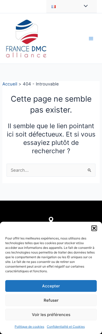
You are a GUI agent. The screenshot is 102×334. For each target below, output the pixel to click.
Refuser (51, 300)
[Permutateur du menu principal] (91, 38)
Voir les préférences (51, 314)
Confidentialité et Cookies (66, 327)
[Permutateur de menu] (84, 6)
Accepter (51, 285)
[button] (94, 228)
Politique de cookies (29, 327)
